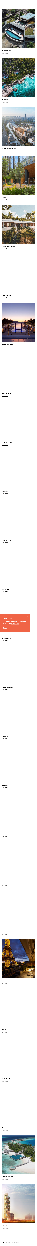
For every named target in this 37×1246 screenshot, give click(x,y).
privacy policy (15, 624)
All (3, 1242)
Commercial (15, 1242)
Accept (5, 628)
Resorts (8, 1242)
